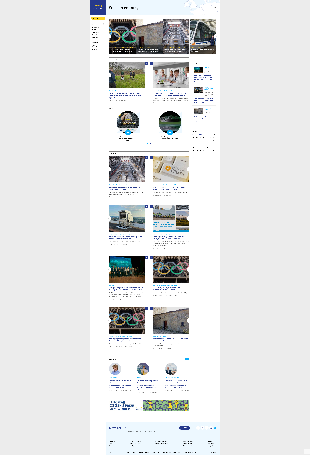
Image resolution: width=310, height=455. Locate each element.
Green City (95, 37)
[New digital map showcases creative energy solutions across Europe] (171, 218)
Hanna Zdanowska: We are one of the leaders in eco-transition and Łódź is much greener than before (120, 384)
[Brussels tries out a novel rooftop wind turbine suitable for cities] (127, 218)
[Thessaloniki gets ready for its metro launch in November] (127, 169)
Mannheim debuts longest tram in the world (148, 50)
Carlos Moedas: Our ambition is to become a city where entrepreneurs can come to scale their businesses (176, 384)
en (146, 63)
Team (110, 443)
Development (133, 446)
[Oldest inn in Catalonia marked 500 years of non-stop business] (171, 320)
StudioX (214, 452)
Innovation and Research (161, 443)
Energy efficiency (212, 446)
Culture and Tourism (188, 441)
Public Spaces (211, 443)
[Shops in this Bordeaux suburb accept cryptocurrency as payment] (171, 169)
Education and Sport (188, 443)
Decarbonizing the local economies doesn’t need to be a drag (128, 138)
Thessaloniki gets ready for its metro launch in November (121, 50)
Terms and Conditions (144, 452)
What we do (112, 441)
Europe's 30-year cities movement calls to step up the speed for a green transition (202, 49)
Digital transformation (161, 441)
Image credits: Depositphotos (191, 452)
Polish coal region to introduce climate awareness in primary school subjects (169, 94)
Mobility (210, 441)
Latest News (95, 27)
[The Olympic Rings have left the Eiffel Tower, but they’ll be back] (171, 269)
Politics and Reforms (135, 443)
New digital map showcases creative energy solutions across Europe (168, 237)
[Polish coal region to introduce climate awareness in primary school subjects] (171, 75)
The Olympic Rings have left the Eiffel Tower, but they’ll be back (169, 289)
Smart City (95, 35)
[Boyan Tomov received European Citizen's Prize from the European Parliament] (149, 407)
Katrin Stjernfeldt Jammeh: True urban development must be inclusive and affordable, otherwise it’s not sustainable (148, 385)
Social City (95, 40)
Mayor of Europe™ (94, 46)
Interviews (95, 49)
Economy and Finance (135, 441)
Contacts (111, 446)
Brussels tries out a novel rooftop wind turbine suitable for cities (175, 50)
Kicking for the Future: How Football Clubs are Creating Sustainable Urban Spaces (125, 95)
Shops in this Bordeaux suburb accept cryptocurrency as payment (169, 188)
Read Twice (95, 42)
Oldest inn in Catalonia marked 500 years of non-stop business (170, 340)
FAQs (134, 452)
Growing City (95, 32)
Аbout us (94, 29)
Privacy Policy (156, 452)
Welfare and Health (187, 446)
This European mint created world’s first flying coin (169, 138)
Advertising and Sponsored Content (171, 452)
